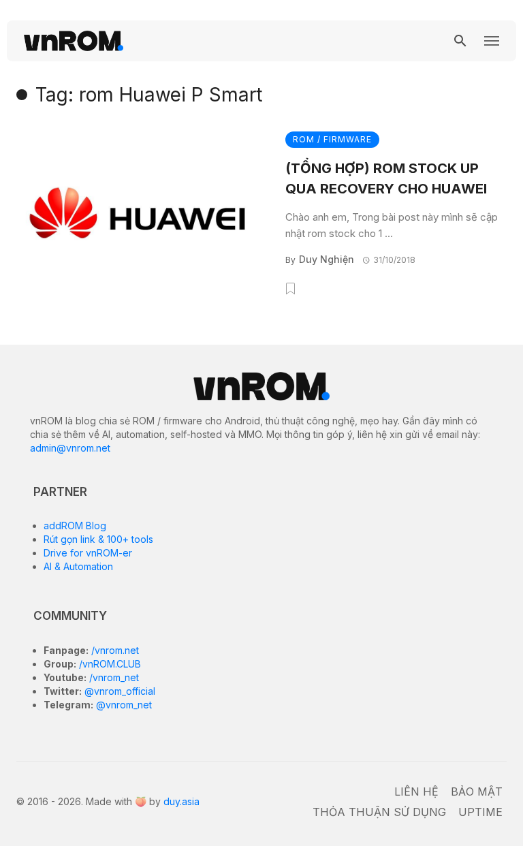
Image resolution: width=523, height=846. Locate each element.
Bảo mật (477, 791)
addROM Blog (75, 525)
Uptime (480, 812)
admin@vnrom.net (70, 448)
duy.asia (181, 801)
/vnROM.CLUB (108, 664)
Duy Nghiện (326, 259)
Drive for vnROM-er (88, 553)
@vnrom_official (118, 691)
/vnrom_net (112, 677)
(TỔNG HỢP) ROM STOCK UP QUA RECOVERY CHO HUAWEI (386, 178)
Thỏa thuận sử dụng (379, 812)
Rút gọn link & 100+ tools (98, 539)
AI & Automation (78, 566)
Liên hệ (416, 791)
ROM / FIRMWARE (332, 139)
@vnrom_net (122, 704)
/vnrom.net (114, 650)
